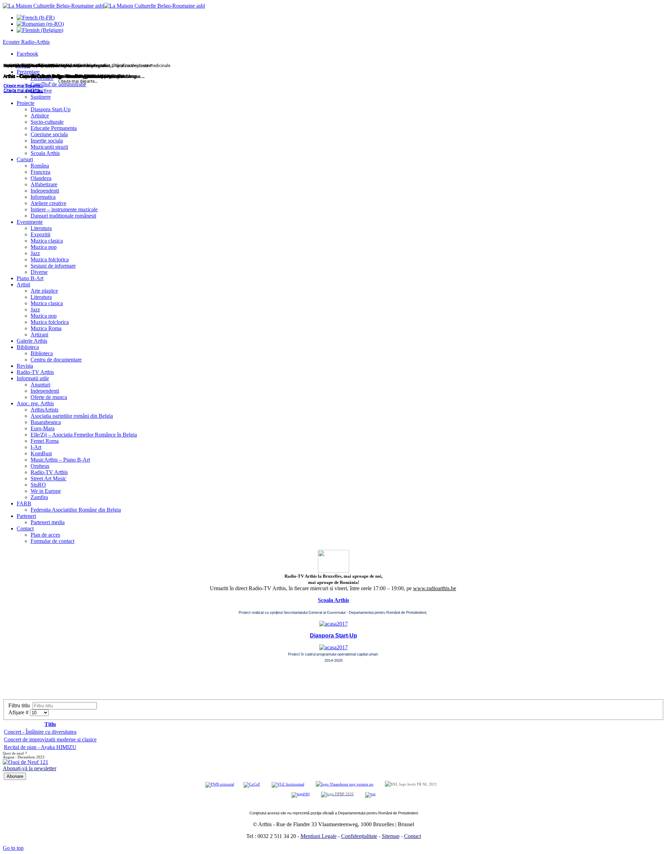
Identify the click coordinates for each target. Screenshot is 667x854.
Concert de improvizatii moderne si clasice (50, 739)
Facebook (27, 54)
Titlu (50, 724)
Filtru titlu (20, 705)
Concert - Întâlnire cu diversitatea (40, 732)
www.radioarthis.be (434, 588)
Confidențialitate (359, 836)
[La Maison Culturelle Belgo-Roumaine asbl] (104, 6)
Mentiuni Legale (318, 836)
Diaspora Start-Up (333, 636)
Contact (412, 836)
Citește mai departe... (23, 90)
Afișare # (19, 712)
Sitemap (391, 836)
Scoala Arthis (333, 600)
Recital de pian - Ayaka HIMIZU (40, 747)
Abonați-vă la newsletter (29, 768)
